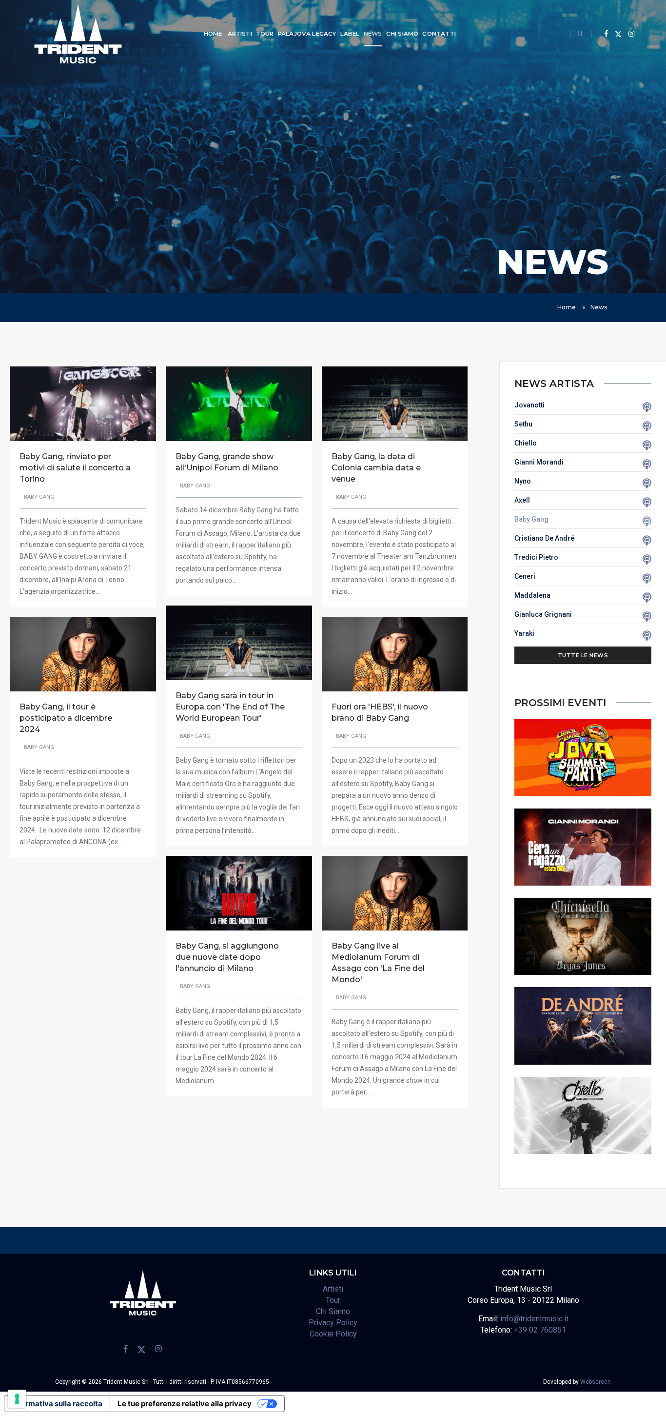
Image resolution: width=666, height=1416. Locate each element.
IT (581, 34)
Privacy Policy (333, 1322)
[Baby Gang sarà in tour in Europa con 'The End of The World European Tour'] (239, 642)
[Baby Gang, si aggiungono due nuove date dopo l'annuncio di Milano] (239, 892)
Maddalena (532, 595)
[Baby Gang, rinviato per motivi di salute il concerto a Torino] (83, 403)
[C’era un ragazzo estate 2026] (583, 846)
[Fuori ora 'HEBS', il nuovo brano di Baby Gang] (395, 653)
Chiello (525, 443)
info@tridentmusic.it (534, 1318)
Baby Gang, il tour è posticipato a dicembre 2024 (66, 718)
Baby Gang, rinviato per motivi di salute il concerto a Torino (75, 468)
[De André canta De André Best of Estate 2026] (583, 1025)
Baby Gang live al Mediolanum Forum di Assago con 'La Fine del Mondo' (378, 962)
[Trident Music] (78, 33)
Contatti (438, 33)
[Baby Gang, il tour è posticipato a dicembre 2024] (83, 653)
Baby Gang (531, 519)
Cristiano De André (544, 538)
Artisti (240, 33)
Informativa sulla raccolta (57, 1403)
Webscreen (595, 1381)
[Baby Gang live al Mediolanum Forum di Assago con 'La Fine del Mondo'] (395, 892)
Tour (265, 33)
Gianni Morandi (539, 462)
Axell (522, 500)
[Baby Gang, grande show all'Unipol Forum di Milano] (239, 403)
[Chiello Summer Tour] (583, 1115)
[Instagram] (628, 34)
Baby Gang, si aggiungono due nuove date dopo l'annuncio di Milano (227, 957)
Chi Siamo (402, 33)
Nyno (522, 481)
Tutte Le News (583, 655)
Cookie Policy (333, 1333)
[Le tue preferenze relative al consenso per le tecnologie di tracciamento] (17, 1399)
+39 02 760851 (540, 1330)
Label (350, 33)
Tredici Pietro (536, 557)
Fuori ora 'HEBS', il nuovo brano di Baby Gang (380, 712)
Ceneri (524, 576)
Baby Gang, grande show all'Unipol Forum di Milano (227, 462)
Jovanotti (529, 405)
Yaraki (524, 633)
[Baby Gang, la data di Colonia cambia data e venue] (395, 403)
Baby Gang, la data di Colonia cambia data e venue (376, 468)
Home (213, 33)
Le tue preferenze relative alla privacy (185, 1403)
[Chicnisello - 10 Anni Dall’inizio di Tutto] (583, 936)
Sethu (523, 424)
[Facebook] (606, 34)
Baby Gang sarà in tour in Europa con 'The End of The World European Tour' (230, 707)
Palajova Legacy (307, 33)
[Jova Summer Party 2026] (583, 757)
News (373, 33)
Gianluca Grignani (543, 614)
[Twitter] (618, 34)
